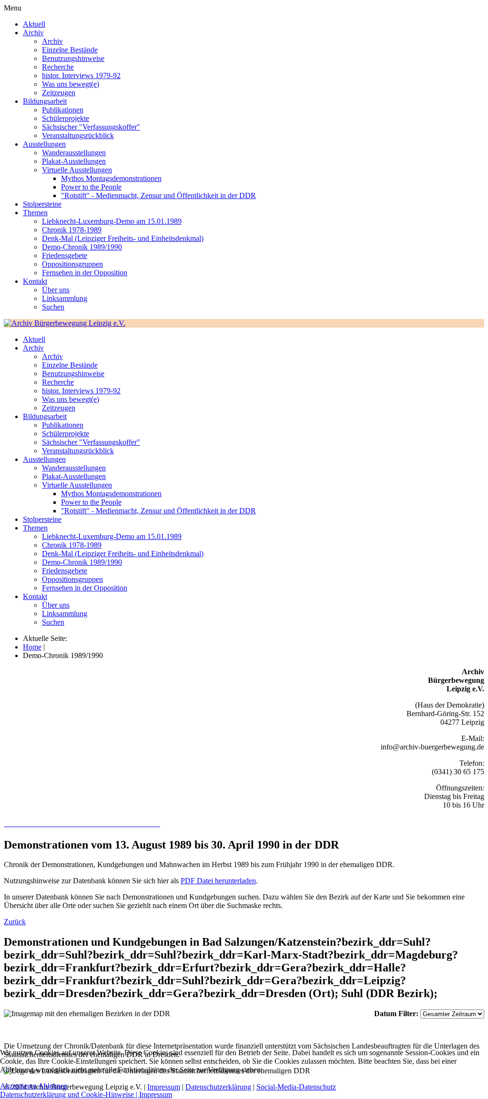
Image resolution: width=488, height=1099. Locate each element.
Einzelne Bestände (70, 50)
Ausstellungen (44, 144)
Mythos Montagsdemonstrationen (111, 178)
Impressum (155, 1094)
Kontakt (35, 281)
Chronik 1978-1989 (72, 230)
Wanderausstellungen (74, 153)
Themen (35, 213)
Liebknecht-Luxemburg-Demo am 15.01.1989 (112, 221)
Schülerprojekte (65, 118)
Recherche (58, 67)
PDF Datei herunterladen (218, 881)
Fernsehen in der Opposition (84, 273)
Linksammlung (64, 298)
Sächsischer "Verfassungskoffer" (91, 127)
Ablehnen (53, 1086)
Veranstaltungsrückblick (78, 135)
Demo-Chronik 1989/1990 (82, 247)
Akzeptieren (18, 1086)
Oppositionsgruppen (72, 264)
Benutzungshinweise (73, 58)
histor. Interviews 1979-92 (81, 75)
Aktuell (34, 24)
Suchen (53, 307)
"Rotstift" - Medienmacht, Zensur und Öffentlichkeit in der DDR (158, 195)
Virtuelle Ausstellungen (77, 170)
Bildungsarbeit (45, 101)
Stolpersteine (42, 204)
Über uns (56, 290)
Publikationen (62, 110)
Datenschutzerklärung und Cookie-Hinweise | (69, 1094)
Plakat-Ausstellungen (74, 161)
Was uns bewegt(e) (70, 84)
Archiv (33, 33)
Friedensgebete (64, 255)
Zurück (15, 922)
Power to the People (91, 187)
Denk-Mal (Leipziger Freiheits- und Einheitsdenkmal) (122, 238)
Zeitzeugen (58, 93)
